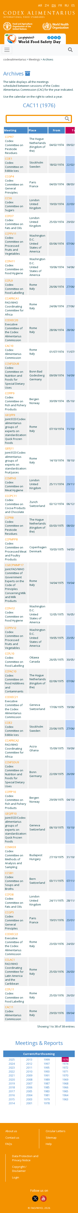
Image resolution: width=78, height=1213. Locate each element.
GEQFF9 (10, 415)
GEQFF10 (10, 813)
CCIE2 (8, 723)
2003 (29, 1099)
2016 (12, 1095)
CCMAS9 (10, 847)
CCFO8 (9, 894)
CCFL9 (9, 280)
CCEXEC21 (11, 697)
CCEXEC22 (11, 934)
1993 (47, 1071)
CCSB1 (9, 873)
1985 (47, 1087)
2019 (12, 1083)
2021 (12, 1075)
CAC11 (9, 1007)
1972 (65, 1067)
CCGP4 (9, 176)
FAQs (8, 1144)
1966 (65, 1087)
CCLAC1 (10, 960)
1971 (65, 1071)
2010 (29, 1071)
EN (54, 5)
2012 (29, 1064)
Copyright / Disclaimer (19, 1169)
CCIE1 (8, 158)
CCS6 (8, 198)
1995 (47, 1067)
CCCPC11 (11, 496)
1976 (65, 1059)
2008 (29, 1079)
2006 (29, 1087)
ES (73, 5)
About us (11, 1131)
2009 (29, 1075)
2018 (12, 1087)
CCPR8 (9, 518)
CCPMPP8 (11, 539)
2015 (12, 1099)
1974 (65, 1064)
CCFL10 (9, 653)
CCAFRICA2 (12, 740)
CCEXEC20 (11, 320)
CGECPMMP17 (14, 565)
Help (49, 1144)
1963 (65, 1099)
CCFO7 (9, 216)
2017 (12, 1091)
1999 (47, 1059)
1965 (65, 1091)
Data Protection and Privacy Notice (25, 1158)
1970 (65, 1075)
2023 (12, 1067)
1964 (65, 1095)
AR (40, 5)
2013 (29, 1059)
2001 (29, 1103)
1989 (47, 1079)
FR (60, 5)
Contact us (12, 1137)
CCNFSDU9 (12, 762)
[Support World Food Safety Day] (35, 38)
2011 (29, 1067)
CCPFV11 (10, 234)
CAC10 (9, 346)
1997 (47, 1064)
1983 (47, 1091)
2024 (12, 1064)
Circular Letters (55, 1131)
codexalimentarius (14, 59)
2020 (12, 1079)
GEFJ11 (9, 448)
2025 (12, 1059)
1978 (47, 1103)
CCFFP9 (9, 393)
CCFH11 (10, 261)
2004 (29, 1095)
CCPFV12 (10, 628)
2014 (12, 1103)
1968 (65, 1083)
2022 (12, 1071)
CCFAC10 (10, 671)
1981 (47, 1095)
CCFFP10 (10, 792)
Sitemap (51, 1137)
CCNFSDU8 (12, 364)
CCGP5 (9, 912)
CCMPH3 (10, 478)
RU (67, 5)
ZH (47, 5)
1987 (47, 1083)
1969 (65, 1079)
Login (15, 1177)
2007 (29, 1083)
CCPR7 (9, 137)
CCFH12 (10, 608)
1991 (47, 1075)
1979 (47, 1099)
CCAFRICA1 (12, 298)
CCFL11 (9, 989)
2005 (29, 1091)
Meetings (34, 59)
